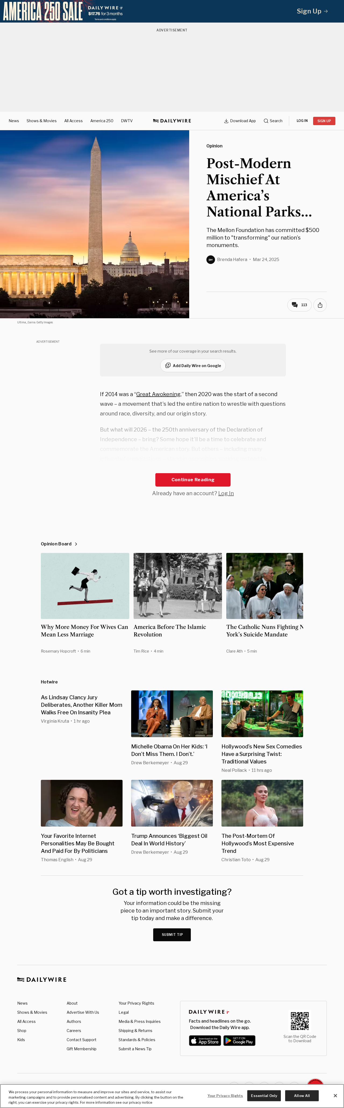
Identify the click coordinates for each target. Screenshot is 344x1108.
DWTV (127, 120)
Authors (74, 1021)
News (14, 120)
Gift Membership (81, 1049)
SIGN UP (324, 121)
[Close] (335, 1096)
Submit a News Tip (135, 1049)
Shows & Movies (42, 120)
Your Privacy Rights (136, 1003)
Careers (74, 1030)
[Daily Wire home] (172, 121)
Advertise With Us (83, 1012)
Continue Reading (192, 479)
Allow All (302, 1095)
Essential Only (264, 1095)
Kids (21, 1039)
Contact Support (81, 1039)
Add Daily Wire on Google (197, 365)
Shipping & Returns (135, 1030)
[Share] (320, 305)
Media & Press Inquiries (140, 1021)
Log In (226, 493)
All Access (73, 120)
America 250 (101, 120)
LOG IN (302, 121)
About (72, 1003)
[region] (172, 1096)
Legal (124, 1012)
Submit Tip (172, 935)
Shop (21, 1030)
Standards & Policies (137, 1039)
